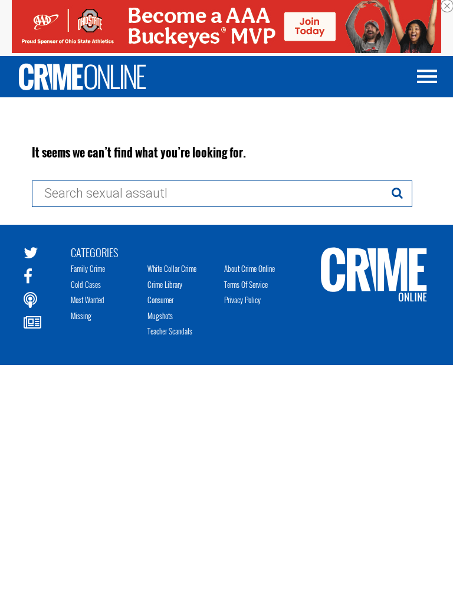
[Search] (397, 192)
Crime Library (164, 284)
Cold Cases (86, 284)
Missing (81, 315)
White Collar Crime (171, 268)
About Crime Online (249, 268)
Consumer (160, 300)
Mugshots (160, 315)
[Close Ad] (447, 6)
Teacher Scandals (169, 331)
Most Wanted (87, 300)
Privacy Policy (242, 300)
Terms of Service (246, 284)
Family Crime (88, 268)
